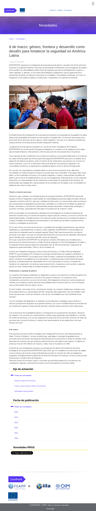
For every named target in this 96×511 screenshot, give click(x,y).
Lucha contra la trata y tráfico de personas (30, 386)
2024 (16, 417)
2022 (16, 428)
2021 (16, 433)
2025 (16, 412)
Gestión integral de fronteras (25, 381)
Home (11, 39)
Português (68, 10)
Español (53, 10)
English (60, 10)
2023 (16, 422)
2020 (16, 438)
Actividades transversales (23, 391)
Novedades (20, 39)
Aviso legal (50, 509)
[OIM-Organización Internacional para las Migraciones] (63, 486)
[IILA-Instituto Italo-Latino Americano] (43, 486)
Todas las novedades (22, 375)
